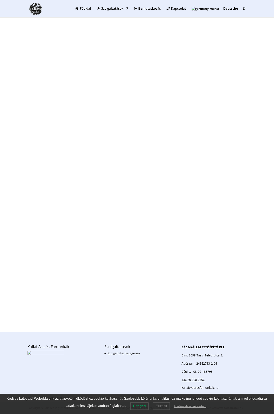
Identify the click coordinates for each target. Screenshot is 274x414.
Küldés (235, 298)
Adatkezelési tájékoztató (190, 406)
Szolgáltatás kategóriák (123, 353)
